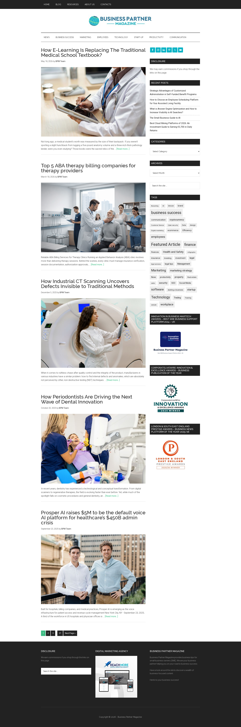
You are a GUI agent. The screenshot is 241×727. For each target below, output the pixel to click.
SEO (173, 283)
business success (166, 212)
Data (184, 225)
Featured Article (165, 244)
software (157, 289)
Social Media (185, 283)
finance (190, 244)
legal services (156, 264)
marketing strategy (181, 270)
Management (183, 264)
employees (158, 236)
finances (155, 252)
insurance (155, 258)
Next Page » (70, 633)
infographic (192, 252)
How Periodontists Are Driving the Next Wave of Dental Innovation (86, 399)
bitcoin (171, 206)
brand (180, 206)
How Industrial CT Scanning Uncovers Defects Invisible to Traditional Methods (87, 283)
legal (192, 258)
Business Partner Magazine (120, 20)
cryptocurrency (177, 219)
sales (153, 283)
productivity (165, 277)
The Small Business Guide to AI (165, 118)
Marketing (158, 270)
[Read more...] (122, 149)
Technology (160, 297)
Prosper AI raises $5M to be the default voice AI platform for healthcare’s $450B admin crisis (93, 517)
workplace (167, 304)
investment (180, 258)
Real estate (191, 277)
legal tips (169, 264)
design (193, 225)
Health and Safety (173, 251)
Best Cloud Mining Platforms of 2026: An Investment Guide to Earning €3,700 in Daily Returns (171, 127)
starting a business (175, 290)
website (153, 305)
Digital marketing (157, 230)
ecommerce (173, 230)
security (163, 282)
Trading (177, 297)
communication (158, 220)
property (179, 277)
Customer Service (157, 225)
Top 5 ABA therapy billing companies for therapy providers (88, 168)
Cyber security (173, 225)
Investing (167, 258)
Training (188, 298)
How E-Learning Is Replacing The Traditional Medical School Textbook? (93, 52)
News (153, 277)
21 (60, 633)
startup (191, 289)
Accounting (154, 206)
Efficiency (186, 230)
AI (163, 206)
